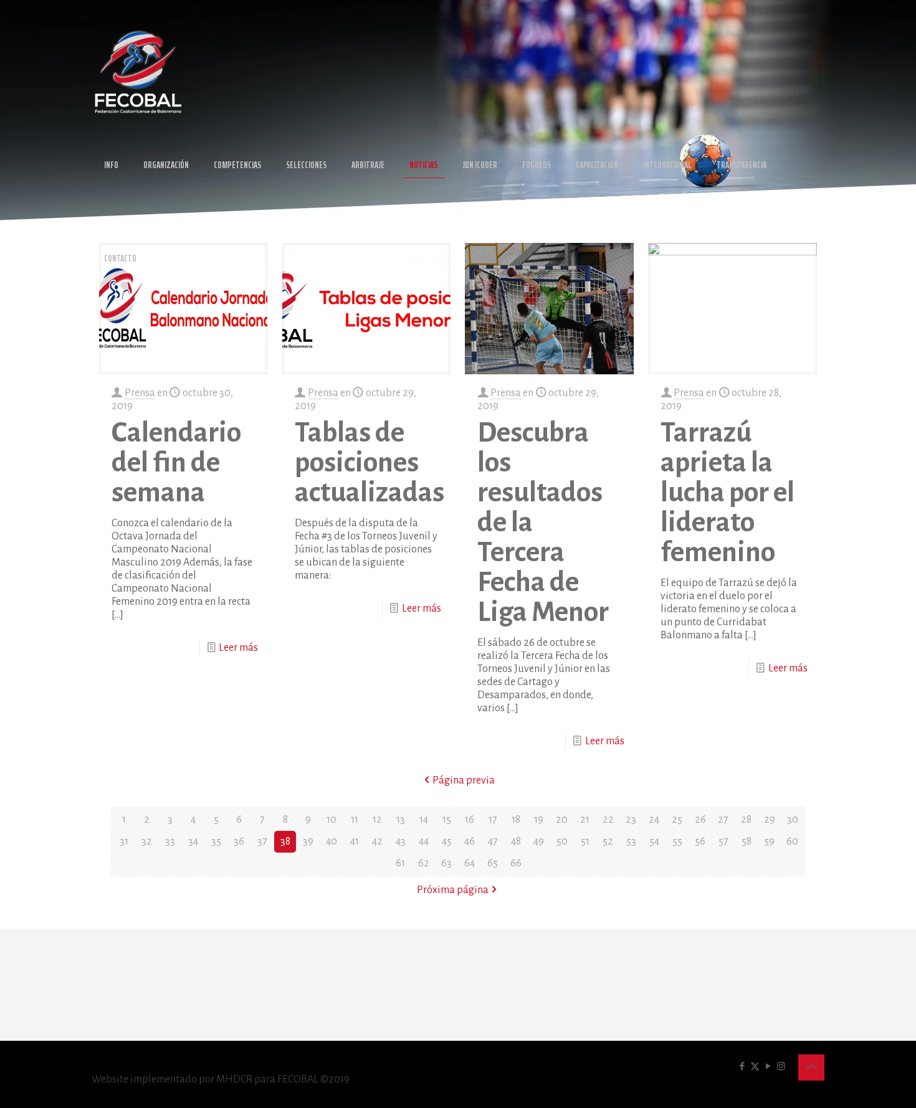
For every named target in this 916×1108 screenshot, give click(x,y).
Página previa (463, 780)
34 (193, 841)
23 (631, 819)
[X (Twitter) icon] (755, 1066)
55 (677, 841)
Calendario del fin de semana (176, 463)
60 (792, 841)
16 (469, 819)
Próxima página (453, 890)
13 (400, 819)
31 (124, 841)
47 (493, 841)
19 (538, 819)
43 (401, 841)
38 (285, 841)
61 (400, 863)
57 (723, 841)
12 (377, 819)
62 (423, 863)
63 (446, 863)
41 (354, 841)
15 (446, 819)
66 (516, 863)
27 (723, 819)
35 (216, 841)
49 (538, 841)
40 (331, 841)
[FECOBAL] (138, 71)
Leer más (238, 647)
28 (746, 819)
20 (562, 819)
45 (447, 841)
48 (516, 841)
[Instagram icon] (781, 1066)
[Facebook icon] (742, 1066)
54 (654, 841)
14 (423, 819)
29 (769, 819)
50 (562, 841)
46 (469, 841)
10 (331, 819)
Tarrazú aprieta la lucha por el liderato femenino (727, 492)
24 (654, 819)
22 (608, 819)
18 (516, 819)
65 (492, 863)
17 (493, 819)
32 (146, 841)
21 (584, 819)
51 (585, 841)
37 (262, 841)
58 (746, 841)
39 (308, 841)
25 (677, 819)
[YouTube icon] (768, 1066)
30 (792, 819)
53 (631, 841)
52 (608, 841)
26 (700, 819)
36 (239, 841)
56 (700, 841)
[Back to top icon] (811, 1067)
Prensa (140, 393)
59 (769, 841)
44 (424, 841)
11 (354, 819)
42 (377, 841)
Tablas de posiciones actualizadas (369, 463)
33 (170, 841)
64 (469, 863)
